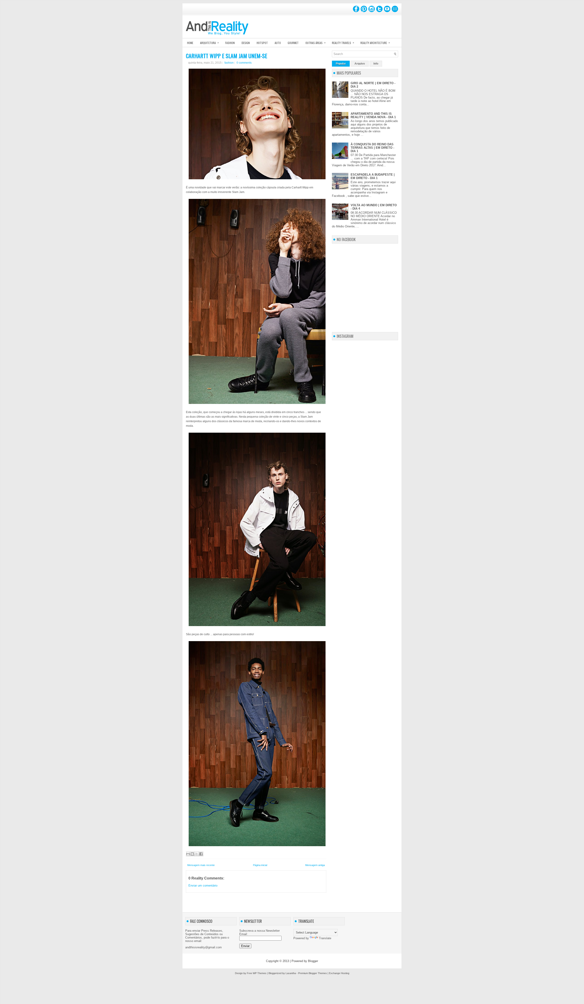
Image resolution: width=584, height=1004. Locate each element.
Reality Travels (343, 42)
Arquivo (360, 63)
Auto (278, 43)
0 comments (244, 62)
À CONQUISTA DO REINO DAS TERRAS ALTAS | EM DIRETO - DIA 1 (372, 148)
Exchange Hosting (339, 973)
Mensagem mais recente (201, 865)
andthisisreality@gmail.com (203, 947)
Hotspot (262, 43)
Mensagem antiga (315, 865)
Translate (325, 938)
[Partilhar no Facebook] (201, 854)
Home (190, 43)
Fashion (230, 43)
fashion (229, 62)
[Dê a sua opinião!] (192, 854)
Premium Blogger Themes (312, 973)
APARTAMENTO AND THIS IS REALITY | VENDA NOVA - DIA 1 (373, 115)
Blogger (313, 961)
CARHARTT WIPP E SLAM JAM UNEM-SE (226, 55)
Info (375, 63)
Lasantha (291, 973)
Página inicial (260, 865)
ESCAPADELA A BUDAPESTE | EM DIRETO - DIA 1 (373, 176)
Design (246, 43)
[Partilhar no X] (196, 854)
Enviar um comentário (202, 885)
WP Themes (259, 973)
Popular (341, 63)
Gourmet (293, 43)
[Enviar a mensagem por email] (188, 854)
